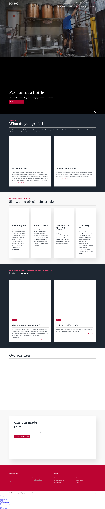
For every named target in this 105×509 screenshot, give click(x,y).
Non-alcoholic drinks (59, 480)
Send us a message (20, 436)
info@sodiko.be (38, 480)
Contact (92, 6)
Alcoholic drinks (80, 478)
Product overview (15, 102)
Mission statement (4, 502)
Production (2, 503)
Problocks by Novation (31, 493)
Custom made (73, 6)
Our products (61, 6)
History (2, 501)
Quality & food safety (5, 505)
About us (83, 6)
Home (55, 478)
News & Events (84, 2)
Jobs (77, 2)
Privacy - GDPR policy (20, 493)
